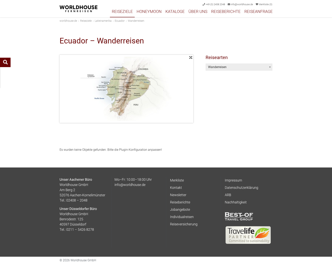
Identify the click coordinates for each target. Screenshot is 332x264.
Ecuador (120, 20)
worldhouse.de (68, 20)
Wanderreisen (217, 67)
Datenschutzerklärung (241, 188)
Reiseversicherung (184, 224)
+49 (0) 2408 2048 (215, 4)
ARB (228, 195)
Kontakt (176, 188)
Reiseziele (122, 11)
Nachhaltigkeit (236, 202)
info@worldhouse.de (241, 4)
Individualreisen (182, 217)
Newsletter (178, 195)
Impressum (233, 180)
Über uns (197, 11)
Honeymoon (149, 11)
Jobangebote (180, 209)
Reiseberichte (226, 11)
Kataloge (175, 11)
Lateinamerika (103, 20)
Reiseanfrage (258, 11)
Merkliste (265, 4)
